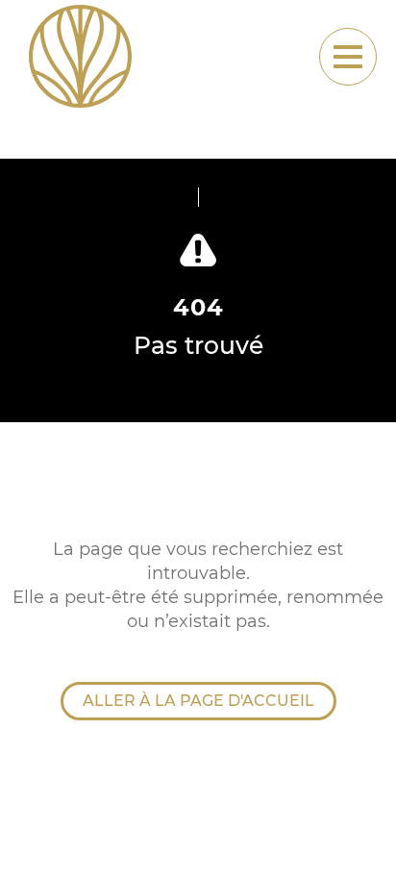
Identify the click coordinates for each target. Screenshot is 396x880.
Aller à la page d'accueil (198, 700)
